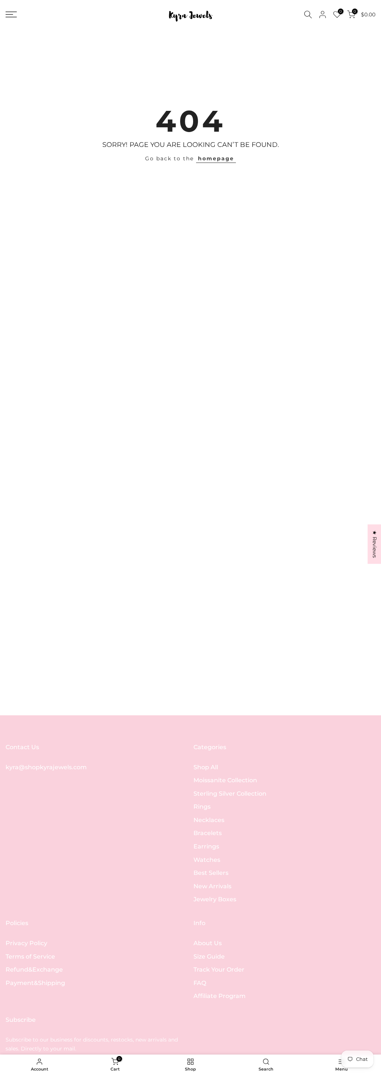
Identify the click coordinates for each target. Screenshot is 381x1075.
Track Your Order (218, 969)
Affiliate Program (219, 995)
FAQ (199, 982)
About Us (207, 943)
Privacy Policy (26, 943)
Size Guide (209, 956)
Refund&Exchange (34, 969)
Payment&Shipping (35, 982)
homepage (216, 158)
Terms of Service (30, 956)
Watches (206, 859)
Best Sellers (210, 872)
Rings (202, 806)
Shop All (205, 767)
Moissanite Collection (225, 780)
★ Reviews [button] (374, 544)
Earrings (206, 846)
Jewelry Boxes (214, 899)
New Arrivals (212, 886)
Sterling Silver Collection (229, 793)
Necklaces (208, 820)
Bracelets (207, 833)
